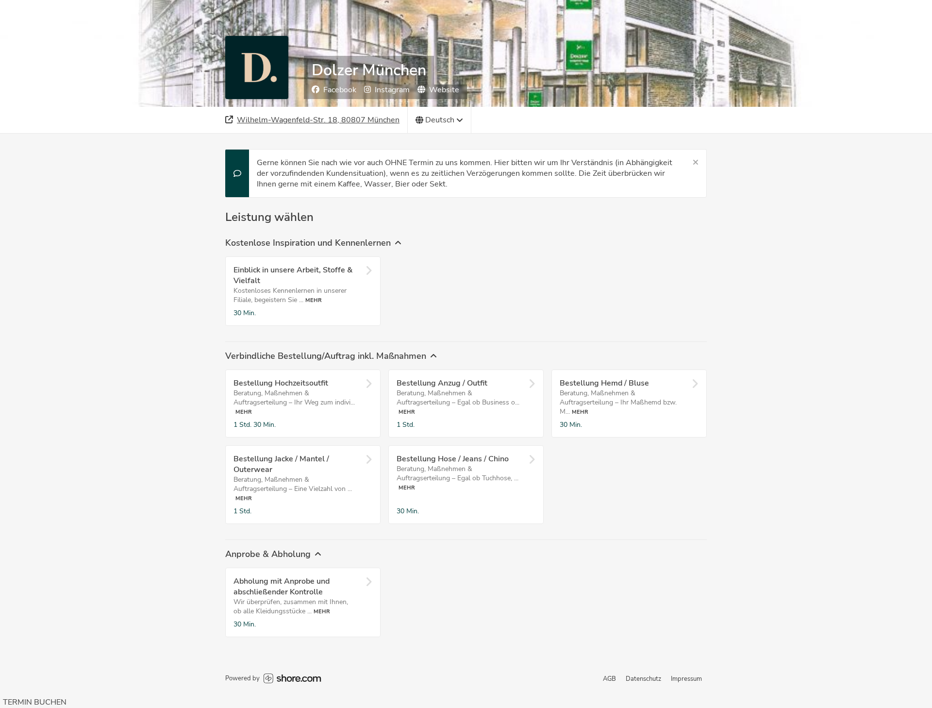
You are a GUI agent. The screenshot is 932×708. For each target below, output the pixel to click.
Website (444, 89)
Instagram (392, 89)
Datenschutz (643, 678)
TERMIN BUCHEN (35, 702)
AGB (609, 678)
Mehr (313, 300)
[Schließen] (695, 163)
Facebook (339, 89)
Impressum (686, 678)
